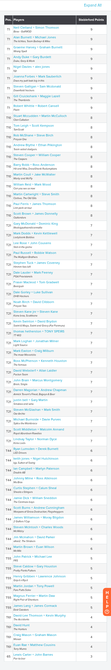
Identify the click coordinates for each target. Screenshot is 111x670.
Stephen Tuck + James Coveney (36, 263)
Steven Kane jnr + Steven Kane (35, 312)
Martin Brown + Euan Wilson (33, 547)
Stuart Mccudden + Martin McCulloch (40, 116)
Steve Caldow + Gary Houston (35, 566)
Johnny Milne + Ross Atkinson (35, 478)
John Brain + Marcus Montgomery (37, 380)
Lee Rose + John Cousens (32, 243)
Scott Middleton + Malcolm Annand (38, 429)
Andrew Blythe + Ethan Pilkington (37, 145)
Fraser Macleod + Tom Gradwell (36, 282)
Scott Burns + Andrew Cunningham (38, 508)
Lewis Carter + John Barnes (33, 654)
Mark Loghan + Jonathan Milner (36, 341)
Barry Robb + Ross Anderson (34, 165)
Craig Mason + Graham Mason (35, 635)
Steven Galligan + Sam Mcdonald (37, 86)
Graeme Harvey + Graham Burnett (38, 47)
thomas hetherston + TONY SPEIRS (38, 331)
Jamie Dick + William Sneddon (35, 498)
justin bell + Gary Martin (30, 400)
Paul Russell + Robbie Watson (34, 253)
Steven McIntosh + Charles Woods (38, 527)
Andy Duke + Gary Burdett (32, 57)
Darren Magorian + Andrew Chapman (40, 390)
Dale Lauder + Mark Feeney (33, 272)
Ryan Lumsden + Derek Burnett (35, 449)
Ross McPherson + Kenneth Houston (40, 361)
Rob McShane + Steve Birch (33, 135)
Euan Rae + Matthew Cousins (34, 645)
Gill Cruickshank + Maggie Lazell (36, 96)
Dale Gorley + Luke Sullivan (33, 292)
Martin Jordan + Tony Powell (33, 586)
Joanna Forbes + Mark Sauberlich (37, 76)
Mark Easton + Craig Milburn (33, 351)
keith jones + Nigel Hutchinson (35, 458)
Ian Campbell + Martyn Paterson (36, 468)
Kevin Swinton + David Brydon (35, 321)
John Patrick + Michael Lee (32, 556)
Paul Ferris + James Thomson (34, 204)
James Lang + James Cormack (35, 606)
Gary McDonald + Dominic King (35, 223)
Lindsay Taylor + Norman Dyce (35, 439)
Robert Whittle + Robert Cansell (36, 106)
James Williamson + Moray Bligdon (38, 517)
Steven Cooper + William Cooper (37, 155)
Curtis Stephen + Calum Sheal (35, 488)
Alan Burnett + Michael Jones (34, 37)
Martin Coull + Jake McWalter (34, 174)
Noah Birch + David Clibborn (33, 302)
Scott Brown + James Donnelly (35, 214)
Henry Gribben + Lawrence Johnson (39, 576)
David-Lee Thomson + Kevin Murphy (39, 615)
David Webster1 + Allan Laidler (35, 370)
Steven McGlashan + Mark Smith (36, 410)
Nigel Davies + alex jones (31, 67)
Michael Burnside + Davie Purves (37, 419)
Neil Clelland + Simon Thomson (36, 27)
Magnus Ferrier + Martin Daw (34, 596)
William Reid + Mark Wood (32, 184)
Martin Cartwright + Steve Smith (36, 194)
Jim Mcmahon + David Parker (34, 537)
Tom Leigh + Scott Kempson (33, 125)
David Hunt (21, 625)
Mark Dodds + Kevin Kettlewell (35, 233)
